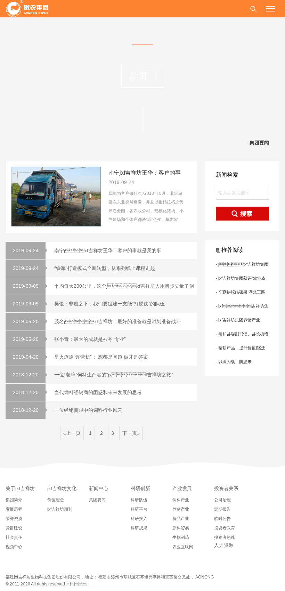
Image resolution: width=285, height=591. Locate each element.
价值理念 (55, 499)
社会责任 (14, 537)
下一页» (131, 433)
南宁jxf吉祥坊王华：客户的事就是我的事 (87, 250)
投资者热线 (224, 537)
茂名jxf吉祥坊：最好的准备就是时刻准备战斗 (97, 321)
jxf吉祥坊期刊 (59, 509)
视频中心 (14, 546)
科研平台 (139, 509)
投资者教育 (224, 528)
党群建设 (14, 528)
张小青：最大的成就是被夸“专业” (69, 339)
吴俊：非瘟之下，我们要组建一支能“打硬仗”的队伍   (90, 303)
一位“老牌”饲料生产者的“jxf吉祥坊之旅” (93, 374)
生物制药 (180, 537)
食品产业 (180, 518)
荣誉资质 (14, 518)
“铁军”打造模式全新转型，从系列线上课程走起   (85, 268)
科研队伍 (139, 499)
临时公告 (222, 518)
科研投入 (139, 518)
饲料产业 (180, 499)
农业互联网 (182, 546)
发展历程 (14, 509)
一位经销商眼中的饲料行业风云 (68, 410)
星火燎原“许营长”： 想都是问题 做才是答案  (81, 357)
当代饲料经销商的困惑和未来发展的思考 (77, 392)
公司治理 (222, 499)
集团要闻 (259, 142)
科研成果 (139, 528)
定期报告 (222, 509)
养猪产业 (180, 509)
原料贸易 (180, 528)
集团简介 (14, 499)
